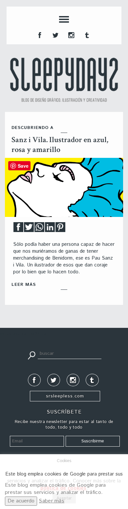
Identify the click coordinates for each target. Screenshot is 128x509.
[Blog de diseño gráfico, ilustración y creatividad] (64, 79)
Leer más (23, 285)
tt (55, 34)
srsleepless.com (65, 396)
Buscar (31, 355)
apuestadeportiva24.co (23, 334)
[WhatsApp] (39, 229)
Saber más (51, 501)
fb (39, 34)
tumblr (86, 34)
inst (70, 34)
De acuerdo (21, 501)
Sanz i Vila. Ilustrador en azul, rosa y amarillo (59, 145)
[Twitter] (29, 229)
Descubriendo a (32, 128)
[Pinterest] (60, 229)
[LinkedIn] (50, 229)
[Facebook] (18, 229)
